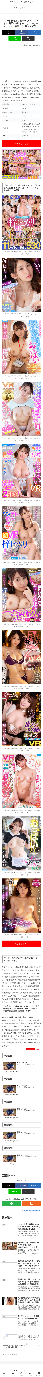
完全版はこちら (21, 143)
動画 (5, 1175)
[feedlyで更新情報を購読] (11, 1203)
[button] (28, 38)
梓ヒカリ (13, 1175)
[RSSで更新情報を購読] (31, 1203)
